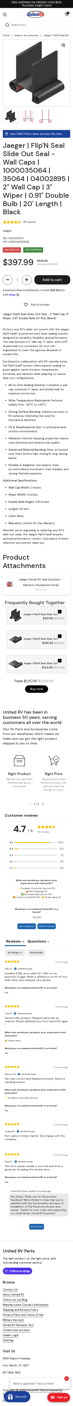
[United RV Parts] (35, 14)
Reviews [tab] (15, 941)
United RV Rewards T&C (18, 1325)
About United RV (13, 1294)
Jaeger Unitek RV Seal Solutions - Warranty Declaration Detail (40, 582)
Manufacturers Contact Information (25, 1305)
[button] (7, 279)
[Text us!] (58, 1398)
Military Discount (13, 1320)
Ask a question (26, 926)
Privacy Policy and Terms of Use (23, 1315)
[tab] (38, 941)
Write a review (46, 926)
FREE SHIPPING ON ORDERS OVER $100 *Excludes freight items (36, 4)
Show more (36, 1226)
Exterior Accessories (26, 35)
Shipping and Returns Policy (20, 1310)
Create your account (16, 1330)
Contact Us (10, 1289)
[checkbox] (36, 952)
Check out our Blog (15, 1300)
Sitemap (8, 1340)
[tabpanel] (36, 1091)
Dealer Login (11, 1335)
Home (6, 35)
